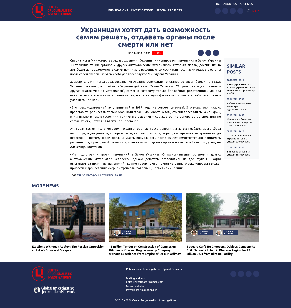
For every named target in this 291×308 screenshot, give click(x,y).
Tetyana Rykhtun (126, 232)
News (157, 52)
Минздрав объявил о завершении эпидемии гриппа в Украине (239, 122)
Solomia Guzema (203, 232)
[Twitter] (208, 53)
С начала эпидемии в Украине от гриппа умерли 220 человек (239, 138)
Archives (246, 3)
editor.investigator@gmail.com (144, 281)
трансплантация (112, 174)
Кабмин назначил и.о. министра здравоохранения (239, 106)
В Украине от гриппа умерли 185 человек (238, 153)
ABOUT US (230, 3)
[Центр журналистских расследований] (53, 10)
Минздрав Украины (89, 174)
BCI (218, 3)
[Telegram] (216, 53)
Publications (118, 10)
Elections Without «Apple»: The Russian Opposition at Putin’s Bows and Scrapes (68, 248)
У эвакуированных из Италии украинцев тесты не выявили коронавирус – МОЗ (241, 89)
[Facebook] (201, 53)
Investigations (142, 10)
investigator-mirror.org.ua (141, 289)
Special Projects (169, 10)
